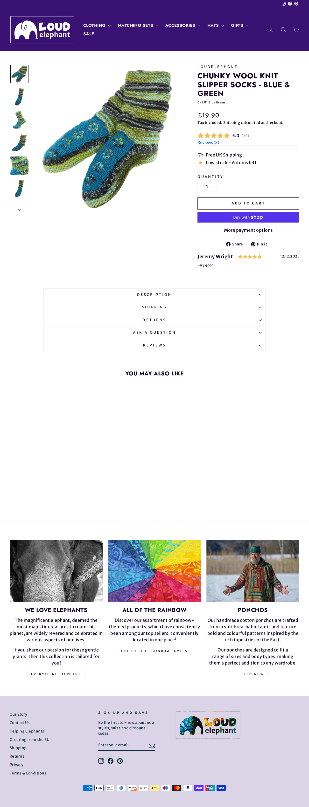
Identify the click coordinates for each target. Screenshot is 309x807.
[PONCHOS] (252, 571)
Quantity (210, 177)
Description (154, 294)
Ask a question (154, 332)
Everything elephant (56, 674)
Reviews (154, 345)
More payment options (248, 230)
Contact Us (20, 722)
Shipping (231, 122)
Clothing (95, 25)
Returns (154, 320)
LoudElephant (217, 67)
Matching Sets (136, 25)
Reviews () (208, 142)
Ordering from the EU (29, 739)
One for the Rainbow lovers (154, 651)
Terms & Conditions (28, 773)
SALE (88, 34)
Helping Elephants (27, 731)
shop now (253, 674)
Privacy (16, 764)
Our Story (18, 714)
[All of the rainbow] (154, 571)
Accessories (181, 25)
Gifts (238, 25)
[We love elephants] (56, 571)
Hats (213, 25)
